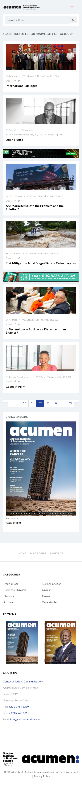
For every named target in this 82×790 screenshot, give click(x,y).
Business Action (51, 583)
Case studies (50, 602)
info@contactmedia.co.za (25, 719)
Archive (8, 602)
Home (22, 553)
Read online (13, 522)
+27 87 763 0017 (19, 713)
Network (9, 596)
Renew (46, 596)
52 (40, 403)
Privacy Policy (42, 776)
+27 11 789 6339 (19, 706)
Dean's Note (11, 583)
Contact (57, 553)
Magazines (38, 553)
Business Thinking (15, 589)
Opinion (46, 589)
